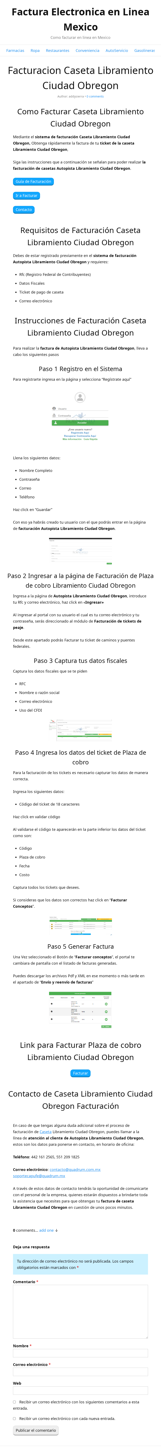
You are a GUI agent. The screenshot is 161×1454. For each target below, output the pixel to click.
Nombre (22, 1345)
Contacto (24, 209)
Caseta (46, 1131)
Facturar (80, 1073)
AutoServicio (117, 50)
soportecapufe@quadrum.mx (39, 1175)
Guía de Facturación (33, 181)
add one (46, 1230)
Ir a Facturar (26, 195)
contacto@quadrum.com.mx (75, 1169)
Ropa (35, 50)
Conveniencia (87, 50)
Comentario (25, 1281)
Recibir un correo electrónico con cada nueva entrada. (67, 1418)
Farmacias (15, 50)
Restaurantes (57, 50)
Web (17, 1383)
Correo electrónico (32, 1364)
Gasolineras (144, 50)
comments (95, 96)
